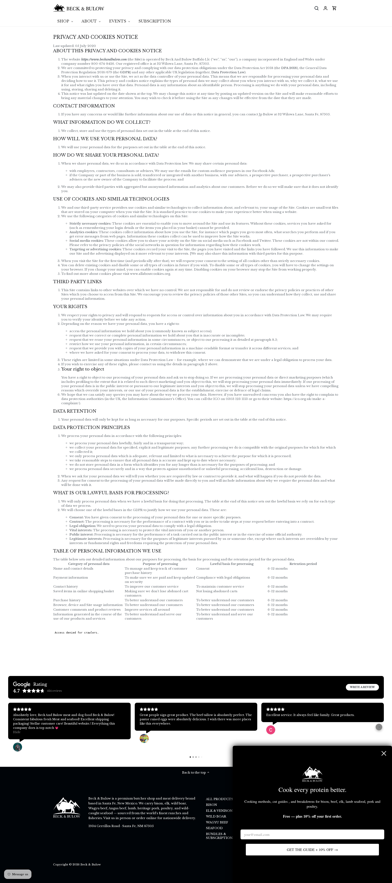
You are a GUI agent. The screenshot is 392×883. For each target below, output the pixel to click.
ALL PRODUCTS (219, 799)
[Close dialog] (384, 753)
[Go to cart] (334, 8)
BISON (211, 805)
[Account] (325, 8)
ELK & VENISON (219, 811)
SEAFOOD (214, 828)
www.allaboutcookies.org (150, 274)
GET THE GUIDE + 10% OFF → (312, 849)
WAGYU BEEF (217, 822)
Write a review (362, 687)
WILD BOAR (216, 816)
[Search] (316, 8)
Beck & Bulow (90, 864)
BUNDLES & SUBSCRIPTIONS (220, 836)
